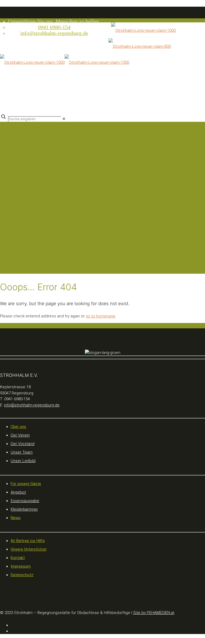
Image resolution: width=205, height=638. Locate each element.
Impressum (21, 566)
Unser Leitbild (23, 460)
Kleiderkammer (24, 509)
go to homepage (101, 316)
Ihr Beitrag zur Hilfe (28, 540)
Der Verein (20, 435)
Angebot (18, 492)
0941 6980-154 (54, 27)
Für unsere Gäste (26, 483)
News (16, 517)
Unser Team (22, 452)
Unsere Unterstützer (29, 549)
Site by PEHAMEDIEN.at (153, 612)
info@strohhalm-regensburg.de (54, 33)
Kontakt (18, 557)
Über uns (18, 426)
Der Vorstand (22, 443)
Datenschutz (22, 574)
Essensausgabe (25, 500)
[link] (64, 118)
